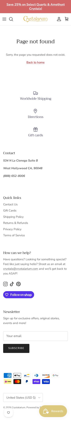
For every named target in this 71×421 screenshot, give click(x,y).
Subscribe (16, 348)
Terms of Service (14, 235)
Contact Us (10, 204)
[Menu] (4, 19)
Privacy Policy (12, 229)
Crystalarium (18, 407)
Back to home (35, 62)
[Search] (13, 19)
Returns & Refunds (15, 223)
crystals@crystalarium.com (20, 269)
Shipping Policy (13, 217)
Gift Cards (9, 210)
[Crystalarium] (35, 19)
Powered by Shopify (37, 407)
